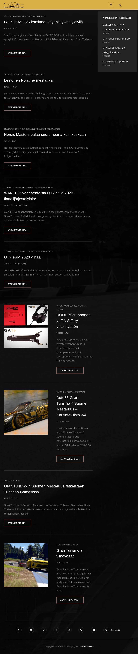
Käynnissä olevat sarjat (33, 75)
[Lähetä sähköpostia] (94, 630)
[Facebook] (57, 630)
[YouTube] (32, 630)
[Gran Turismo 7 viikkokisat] (26, 565)
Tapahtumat (41, 16)
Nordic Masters (52, 129)
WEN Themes (87, 647)
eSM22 (59, 392)
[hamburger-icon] (111, 4)
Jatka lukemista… (19, 52)
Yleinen (49, 188)
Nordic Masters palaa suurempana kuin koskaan (45, 134)
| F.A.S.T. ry (64, 647)
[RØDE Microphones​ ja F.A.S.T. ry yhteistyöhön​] (26, 326)
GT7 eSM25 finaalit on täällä (116, 39)
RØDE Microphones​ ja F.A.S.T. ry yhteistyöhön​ (73, 321)
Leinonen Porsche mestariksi (28, 80)
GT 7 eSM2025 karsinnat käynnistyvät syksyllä (43, 22)
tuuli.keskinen (20, 205)
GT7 (26, 16)
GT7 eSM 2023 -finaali (23, 257)
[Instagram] (69, 630)
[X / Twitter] (44, 630)
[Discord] (19, 630)
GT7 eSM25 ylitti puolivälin (115, 61)
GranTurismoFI (17, 16)
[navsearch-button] (120, 5)
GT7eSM (31, 16)
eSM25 (6, 16)
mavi (15, 29)
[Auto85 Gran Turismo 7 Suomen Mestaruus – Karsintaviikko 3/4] (26, 412)
